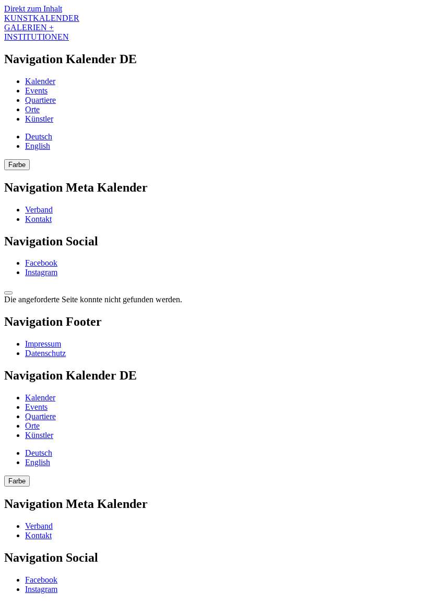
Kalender (40, 81)
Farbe (17, 165)
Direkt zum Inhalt (33, 8)
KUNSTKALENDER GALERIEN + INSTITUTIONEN (41, 27)
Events (36, 90)
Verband (39, 209)
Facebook (41, 262)
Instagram (41, 272)
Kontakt (38, 219)
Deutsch (38, 136)
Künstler (39, 118)
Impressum (43, 343)
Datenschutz (45, 353)
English (37, 145)
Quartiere (40, 100)
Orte (32, 109)
